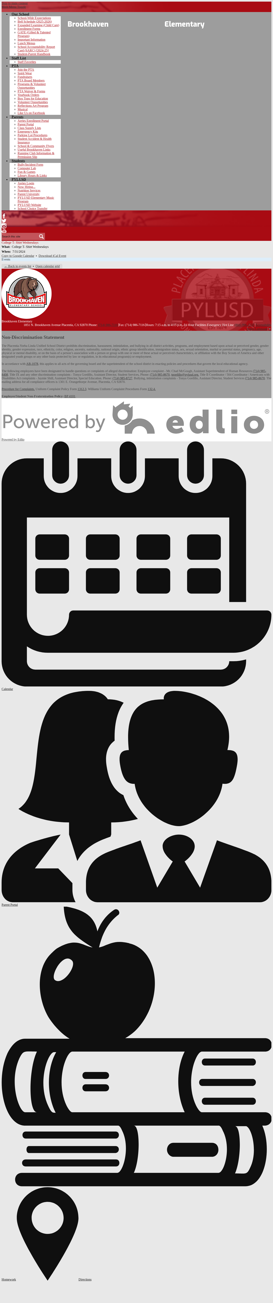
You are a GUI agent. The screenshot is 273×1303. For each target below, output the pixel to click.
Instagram (4, 225)
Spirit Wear (25, 73)
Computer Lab (27, 168)
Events (6, 259)
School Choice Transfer (32, 208)
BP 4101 (69, 396)
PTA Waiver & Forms (31, 91)
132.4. (152, 389)
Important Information (31, 39)
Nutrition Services (29, 190)
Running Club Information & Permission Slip (36, 154)
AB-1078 (32, 363)
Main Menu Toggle (14, 7)
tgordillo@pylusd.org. (185, 374)
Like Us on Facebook (31, 113)
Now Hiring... (26, 187)
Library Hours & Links (32, 175)
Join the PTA (26, 69)
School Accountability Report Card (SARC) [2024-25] (36, 48)
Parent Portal (26, 124)
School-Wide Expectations (34, 18)
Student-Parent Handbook (34, 54)
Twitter (4, 220)
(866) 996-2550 (244, 325)
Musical (23, 109)
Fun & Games (26, 172)
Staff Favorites (27, 62)
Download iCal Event (52, 255)
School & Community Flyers (36, 146)
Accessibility (263, 325)
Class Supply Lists (29, 128)
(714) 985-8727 (122, 378)
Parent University (29, 194)
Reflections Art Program (33, 105)
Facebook (4, 216)
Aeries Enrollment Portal (33, 120)
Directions (85, 1279)
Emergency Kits (28, 131)
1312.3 (82, 389)
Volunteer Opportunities (33, 102)
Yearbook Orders (28, 95)
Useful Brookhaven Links (34, 149)
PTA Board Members (31, 80)
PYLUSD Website (29, 205)
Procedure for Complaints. (18, 389)
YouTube (4, 230)
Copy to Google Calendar (18, 255)
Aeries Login (26, 183)
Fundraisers (25, 77)
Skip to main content (15, 3)
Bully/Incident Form (30, 164)
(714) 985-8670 (160, 374)
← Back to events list (17, 266)
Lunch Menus (26, 43)
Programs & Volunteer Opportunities (32, 85)
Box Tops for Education (33, 98)
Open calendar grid (48, 266)
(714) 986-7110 (108, 325)
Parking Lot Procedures (32, 135)
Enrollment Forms (29, 28)
